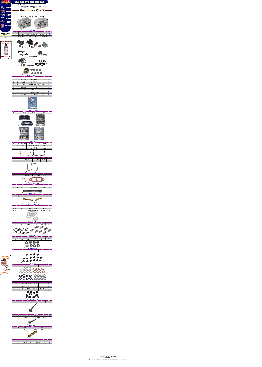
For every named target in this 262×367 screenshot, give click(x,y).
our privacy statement (118, 360)
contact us (94, 360)
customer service (111, 360)
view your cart (105, 360)
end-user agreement (123, 359)
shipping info (99, 360)
